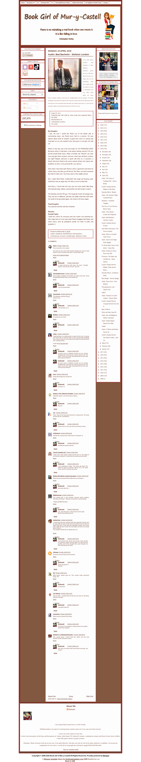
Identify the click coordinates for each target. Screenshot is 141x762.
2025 (102, 128)
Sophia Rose (56, 520)
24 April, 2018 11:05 (73, 562)
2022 (102, 137)
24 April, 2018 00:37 (79, 393)
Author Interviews (77, 3)
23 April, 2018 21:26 (64, 315)
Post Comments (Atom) (64, 699)
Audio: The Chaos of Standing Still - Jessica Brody (109, 181)
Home (23, 3)
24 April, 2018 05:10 (67, 495)
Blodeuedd (61, 263)
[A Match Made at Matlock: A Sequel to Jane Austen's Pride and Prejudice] (113, 96)
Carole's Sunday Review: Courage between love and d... (110, 303)
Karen (55, 246)
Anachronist (56, 294)
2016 (102, 355)
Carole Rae (56, 614)
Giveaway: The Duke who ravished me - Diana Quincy (109, 259)
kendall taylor (70, 236)
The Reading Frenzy (59, 273)
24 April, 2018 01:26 (66, 433)
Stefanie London (81, 236)
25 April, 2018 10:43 (73, 624)
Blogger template (50, 759)
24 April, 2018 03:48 (72, 452)
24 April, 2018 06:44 (66, 520)
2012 (102, 367)
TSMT (104, 326)
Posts (26, 104)
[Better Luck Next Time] (108, 89)
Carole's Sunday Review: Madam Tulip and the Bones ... (109, 267)
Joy (54, 412)
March (104, 343)
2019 (102, 146)
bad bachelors (77, 234)
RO (54, 573)
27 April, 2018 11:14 (73, 646)
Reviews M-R (45, 3)
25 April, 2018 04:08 (66, 614)
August (104, 163)
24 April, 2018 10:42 (73, 509)
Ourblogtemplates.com (74, 759)
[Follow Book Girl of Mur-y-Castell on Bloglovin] (31, 85)
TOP (73, 761)
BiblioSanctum (57, 495)
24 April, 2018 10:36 (73, 384)
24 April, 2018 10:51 (64, 552)
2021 (102, 140)
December (105, 151)
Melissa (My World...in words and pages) (64, 476)
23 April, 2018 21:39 (73, 305)
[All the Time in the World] (108, 102)
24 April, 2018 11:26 (61, 573)
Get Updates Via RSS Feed (93, 3)
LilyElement (56, 433)
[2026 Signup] (32, 125)
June (103, 169)
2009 (102, 376)
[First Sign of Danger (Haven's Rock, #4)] (113, 90)
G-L (38, 3)
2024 (102, 131)
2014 (102, 361)
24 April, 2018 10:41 (73, 486)
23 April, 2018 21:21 (66, 294)
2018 (102, 148)
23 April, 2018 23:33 (62, 374)
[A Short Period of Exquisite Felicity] (100, 96)
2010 (102, 373)
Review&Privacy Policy (63, 3)
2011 (102, 370)
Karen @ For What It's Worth (61, 255)
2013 (102, 364)
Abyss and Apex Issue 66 (109, 312)
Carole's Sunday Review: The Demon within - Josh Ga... (110, 337)
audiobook (59, 234)
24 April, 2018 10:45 (73, 538)
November (105, 154)
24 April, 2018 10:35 (73, 351)
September (105, 160)
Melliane (55, 315)
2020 (102, 143)
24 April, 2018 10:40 (73, 464)
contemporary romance (58, 236)
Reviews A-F (31, 3)
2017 (102, 352)
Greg (54, 374)
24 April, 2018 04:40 (82, 476)
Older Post (89, 696)
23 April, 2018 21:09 (73, 285)
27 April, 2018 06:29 (79, 634)
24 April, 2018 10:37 (73, 424)
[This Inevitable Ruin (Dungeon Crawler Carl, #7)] (100, 102)
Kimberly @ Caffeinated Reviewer (63, 634)
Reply (54, 257)
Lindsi (55, 334)
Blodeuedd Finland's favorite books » (108, 115)
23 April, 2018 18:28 (73, 263)
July (103, 166)
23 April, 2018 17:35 (63, 246)
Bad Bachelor (67, 234)
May (103, 172)
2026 (102, 125)
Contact (105, 3)
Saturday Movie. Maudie (109, 192)
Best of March (106, 309)
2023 (102, 134)
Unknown (56, 552)
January (104, 349)
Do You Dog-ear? (63, 343)
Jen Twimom (56, 593)
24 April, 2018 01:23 (61, 412)
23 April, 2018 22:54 (63, 334)
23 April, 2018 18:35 (71, 273)
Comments (28, 108)
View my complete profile (70, 749)
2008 (102, 379)
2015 (102, 358)
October (104, 157)
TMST (104, 292)
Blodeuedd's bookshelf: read (108, 82)
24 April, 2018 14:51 (66, 593)
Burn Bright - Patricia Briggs (110, 278)
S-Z (52, 3)
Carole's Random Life (59, 452)
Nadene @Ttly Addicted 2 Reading (63, 393)
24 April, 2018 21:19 (73, 584)
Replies (57, 261)
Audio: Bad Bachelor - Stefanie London (68, 54)
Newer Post (52, 696)
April (104, 175)
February (105, 346)
